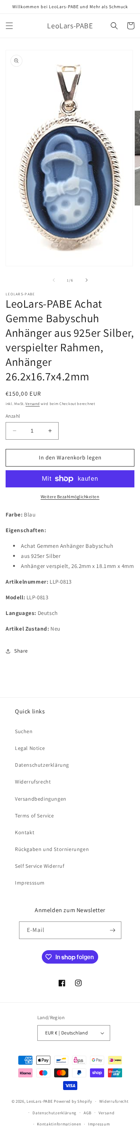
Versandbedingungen (40, 798)
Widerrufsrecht (33, 781)
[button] (9, 26)
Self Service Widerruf (40, 866)
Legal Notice (30, 748)
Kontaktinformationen (59, 1124)
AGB (87, 1112)
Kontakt (24, 832)
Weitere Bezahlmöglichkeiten (70, 496)
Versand (32, 403)
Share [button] (21, 650)
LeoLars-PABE (40, 1101)
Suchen (24, 731)
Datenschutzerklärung (42, 764)
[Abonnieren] (113, 930)
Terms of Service (34, 815)
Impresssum (30, 882)
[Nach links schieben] (54, 280)
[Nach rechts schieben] (86, 280)
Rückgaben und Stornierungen (52, 849)
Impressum (99, 1124)
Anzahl (13, 416)
